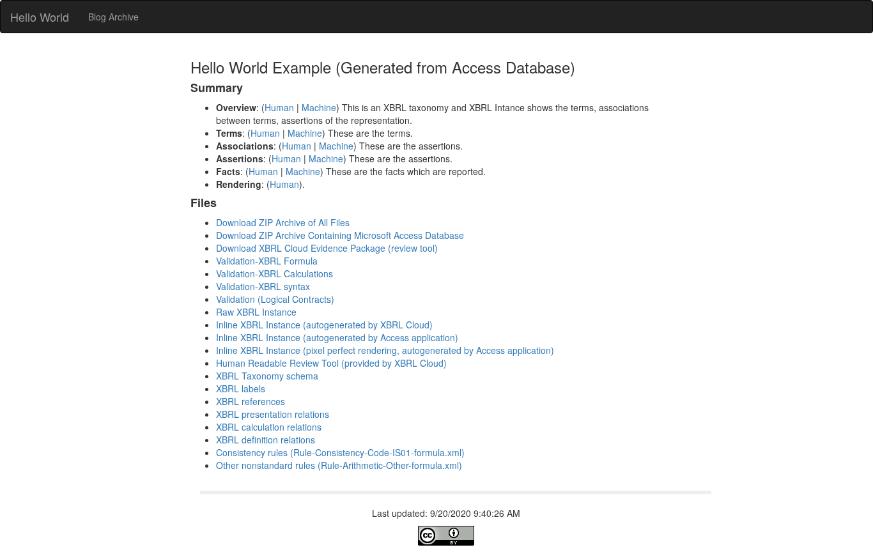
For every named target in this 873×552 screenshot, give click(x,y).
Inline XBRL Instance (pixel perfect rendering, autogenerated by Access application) (385, 350)
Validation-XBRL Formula (267, 260)
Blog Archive (113, 16)
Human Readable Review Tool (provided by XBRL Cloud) (331, 362)
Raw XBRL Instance (256, 311)
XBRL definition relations (265, 439)
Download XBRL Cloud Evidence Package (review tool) (327, 247)
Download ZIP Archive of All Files (283, 222)
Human (279, 107)
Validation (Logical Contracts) (275, 299)
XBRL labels (240, 388)
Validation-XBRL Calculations (274, 273)
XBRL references (250, 401)
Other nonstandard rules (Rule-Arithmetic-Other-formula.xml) (339, 465)
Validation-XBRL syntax (263, 286)
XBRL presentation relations (272, 414)
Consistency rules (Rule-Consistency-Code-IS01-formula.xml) (340, 452)
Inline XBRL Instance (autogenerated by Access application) (337, 337)
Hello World (39, 16)
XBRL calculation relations (268, 426)
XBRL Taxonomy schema (267, 375)
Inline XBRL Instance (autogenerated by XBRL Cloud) (324, 324)
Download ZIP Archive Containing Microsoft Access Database (340, 235)
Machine (319, 107)
